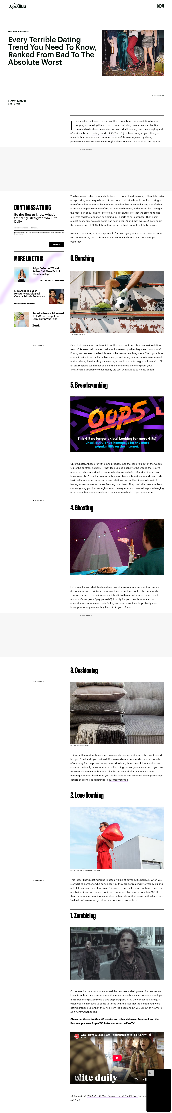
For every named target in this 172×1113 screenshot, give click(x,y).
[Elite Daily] (17, 6)
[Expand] (149, 1071)
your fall (118, 779)
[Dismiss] (168, 1071)
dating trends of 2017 (104, 133)
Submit (56, 244)
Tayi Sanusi (18, 101)
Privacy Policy (19, 234)
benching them (135, 353)
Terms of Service (56, 232)
